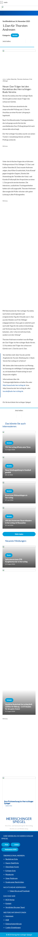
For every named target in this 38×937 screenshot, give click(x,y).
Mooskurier (9, 874)
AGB (7, 920)
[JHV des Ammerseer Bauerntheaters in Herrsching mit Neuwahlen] (19, 518)
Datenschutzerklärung (13, 924)
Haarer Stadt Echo (12, 863)
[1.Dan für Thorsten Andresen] (19, 51)
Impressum (9, 916)
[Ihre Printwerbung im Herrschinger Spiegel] (19, 793)
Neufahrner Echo (11, 859)
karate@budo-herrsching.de (13, 391)
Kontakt (8, 903)
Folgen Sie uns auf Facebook (20, 891)
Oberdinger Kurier (12, 867)
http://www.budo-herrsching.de (14, 385)
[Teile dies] (28, 41)
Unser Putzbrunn (11, 878)
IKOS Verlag (9, 900)
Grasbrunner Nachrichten (14, 882)
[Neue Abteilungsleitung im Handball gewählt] (19, 467)
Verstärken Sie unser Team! (15, 907)
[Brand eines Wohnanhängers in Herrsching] (19, 492)
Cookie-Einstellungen (13, 928)
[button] (2, 13)
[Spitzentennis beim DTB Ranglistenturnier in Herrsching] (19, 557)
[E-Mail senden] (23, 41)
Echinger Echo (10, 871)
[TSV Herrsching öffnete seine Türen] (19, 442)
